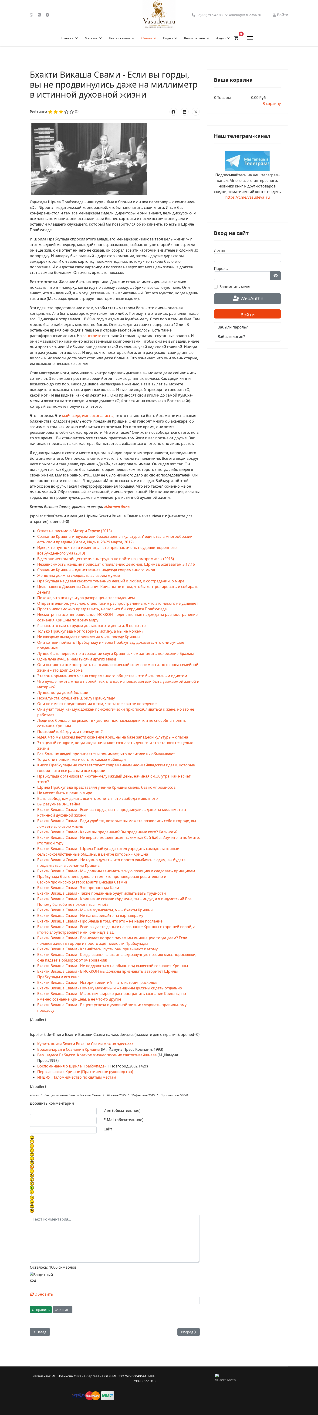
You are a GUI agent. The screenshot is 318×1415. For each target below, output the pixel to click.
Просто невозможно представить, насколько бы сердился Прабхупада (102, 608)
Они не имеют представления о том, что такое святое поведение (97, 703)
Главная (67, 38)
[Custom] (47, 14)
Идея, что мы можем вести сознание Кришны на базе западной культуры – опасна (112, 737)
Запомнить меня (235, 286)
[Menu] (250, 38)
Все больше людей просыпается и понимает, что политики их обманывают (106, 753)
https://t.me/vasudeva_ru (247, 197)
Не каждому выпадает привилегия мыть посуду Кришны (88, 636)
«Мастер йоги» (117, 506)
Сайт (108, 1129)
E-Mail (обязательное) (123, 1119)
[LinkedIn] (185, 112)
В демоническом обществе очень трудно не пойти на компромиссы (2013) (105, 558)
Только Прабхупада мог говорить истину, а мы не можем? (90, 631)
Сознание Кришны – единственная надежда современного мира (96, 569)
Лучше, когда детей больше (62, 692)
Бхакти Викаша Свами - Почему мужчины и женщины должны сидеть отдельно (109, 988)
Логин (219, 250)
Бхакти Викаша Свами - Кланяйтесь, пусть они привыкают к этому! (98, 949)
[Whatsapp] (31, 14)
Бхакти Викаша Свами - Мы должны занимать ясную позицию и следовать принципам (116, 870)
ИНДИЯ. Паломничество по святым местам (76, 1077)
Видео (168, 38)
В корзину (272, 103)
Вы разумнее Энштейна (58, 804)
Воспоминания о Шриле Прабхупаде (71, 1066)
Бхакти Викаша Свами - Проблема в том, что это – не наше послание (99, 921)
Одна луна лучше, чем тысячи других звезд (76, 659)
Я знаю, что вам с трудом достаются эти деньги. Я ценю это (91, 625)
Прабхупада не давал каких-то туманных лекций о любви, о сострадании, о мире (110, 581)
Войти (247, 315)
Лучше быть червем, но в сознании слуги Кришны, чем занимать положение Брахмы (115, 653)
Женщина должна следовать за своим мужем (78, 575)
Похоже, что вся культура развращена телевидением (86, 597)
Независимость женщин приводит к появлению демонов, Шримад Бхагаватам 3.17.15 (116, 564)
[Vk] (39, 14)
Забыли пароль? (233, 327)
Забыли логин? (231, 336)
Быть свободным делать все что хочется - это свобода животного (97, 798)
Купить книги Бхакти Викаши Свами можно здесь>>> (85, 1043)
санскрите (92, 335)
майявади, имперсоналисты (87, 415)
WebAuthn (251, 298)
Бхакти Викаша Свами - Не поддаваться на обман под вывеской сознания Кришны (112, 965)
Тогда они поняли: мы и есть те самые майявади (81, 759)
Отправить (41, 1309)
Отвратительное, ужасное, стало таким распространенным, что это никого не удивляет (117, 603)
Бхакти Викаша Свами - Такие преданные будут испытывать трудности (101, 893)
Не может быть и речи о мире (64, 792)
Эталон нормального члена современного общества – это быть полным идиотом (112, 675)
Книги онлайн (194, 38)
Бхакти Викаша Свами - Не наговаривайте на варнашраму (90, 915)
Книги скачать (119, 38)
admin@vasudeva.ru (245, 15)
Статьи (146, 38)
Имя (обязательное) (122, 1110)
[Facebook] (173, 112)
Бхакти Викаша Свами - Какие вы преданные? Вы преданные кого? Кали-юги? (107, 831)
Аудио (221, 38)
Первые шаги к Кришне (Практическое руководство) (85, 1071)
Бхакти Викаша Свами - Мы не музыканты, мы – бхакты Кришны (95, 910)
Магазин (91, 38)
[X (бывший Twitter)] (196, 112)
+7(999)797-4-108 (209, 15)
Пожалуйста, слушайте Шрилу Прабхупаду (76, 698)
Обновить (43, 1294)
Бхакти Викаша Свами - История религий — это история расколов (97, 982)
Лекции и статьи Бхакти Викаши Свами (72, 1095)
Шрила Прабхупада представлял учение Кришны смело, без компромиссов (106, 787)
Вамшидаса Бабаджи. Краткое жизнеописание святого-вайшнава (97, 1054)
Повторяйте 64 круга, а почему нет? (70, 731)
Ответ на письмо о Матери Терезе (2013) (74, 530)
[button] (236, 38)
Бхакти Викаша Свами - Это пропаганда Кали (78, 887)
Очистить (62, 1309)
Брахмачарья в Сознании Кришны (68, 1049)
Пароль (221, 268)
